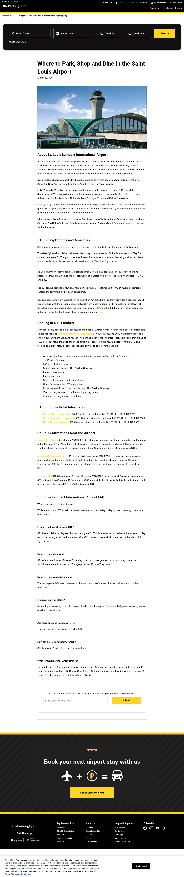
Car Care (60, 842)
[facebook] (145, 829)
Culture (89, 835)
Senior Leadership (93, 831)
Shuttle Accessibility (122, 842)
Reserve (178, 8)
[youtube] (158, 829)
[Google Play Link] (33, 840)
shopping (65, 247)
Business (108, 3)
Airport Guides (8, 16)
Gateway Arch (45, 476)
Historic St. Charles (47, 440)
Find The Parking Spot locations (75, 333)
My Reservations (160, 3)
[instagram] (151, 829)
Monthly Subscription (65, 831)
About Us (90, 823)
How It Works (120, 827)
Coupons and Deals (140, 3)
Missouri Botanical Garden (51, 456)
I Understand (141, 866)
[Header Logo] (15, 6)
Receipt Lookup (120, 831)
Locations (167, 8)
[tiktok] (164, 829)
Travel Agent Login (64, 838)
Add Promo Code (17, 42)
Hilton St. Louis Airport (55, 422)
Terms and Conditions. (21, 874)
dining (79, 247)
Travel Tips (119, 835)
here (101, 312)
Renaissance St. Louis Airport (59, 418)
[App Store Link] (16, 840)
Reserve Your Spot (92, 792)
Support (153, 8)
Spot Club (122, 3)
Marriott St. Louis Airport (56, 414)
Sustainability (91, 842)
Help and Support (124, 823)
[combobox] (31, 33)
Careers (89, 838)
